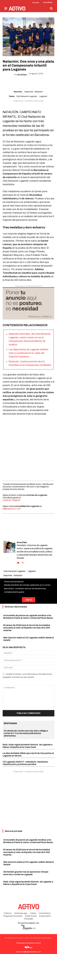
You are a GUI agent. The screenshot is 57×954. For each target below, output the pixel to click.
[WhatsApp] (25, 81)
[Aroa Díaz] (9, 553)
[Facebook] (13, 81)
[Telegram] (37, 81)
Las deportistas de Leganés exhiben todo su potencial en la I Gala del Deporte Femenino (28, 353)
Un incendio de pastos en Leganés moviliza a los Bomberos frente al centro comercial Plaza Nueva (28, 841)
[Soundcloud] (18, 562)
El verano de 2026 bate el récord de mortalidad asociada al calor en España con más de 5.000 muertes (26, 627)
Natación (39, 92)
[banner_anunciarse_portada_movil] (28, 303)
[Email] (31, 81)
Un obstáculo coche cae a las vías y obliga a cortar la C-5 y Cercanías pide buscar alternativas (26, 733)
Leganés (43, 96)
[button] (51, 8)
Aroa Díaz (22, 75)
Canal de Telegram (11, 500)
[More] (44, 81)
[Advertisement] (28, 447)
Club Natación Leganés (26, 96)
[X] (19, 81)
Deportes (28, 92)
